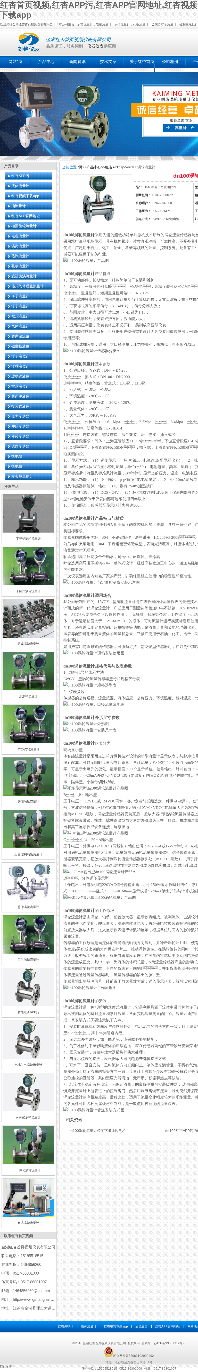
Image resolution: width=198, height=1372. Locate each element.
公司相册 (170, 61)
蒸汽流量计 (20, 256)
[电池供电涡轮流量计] (28, 1057)
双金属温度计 (22, 476)
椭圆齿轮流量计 (24, 226)
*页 (80, 167)
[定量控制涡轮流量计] (28, 847)
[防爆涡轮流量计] (28, 636)
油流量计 (18, 206)
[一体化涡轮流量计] (28, 1163)
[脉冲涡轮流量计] (28, 900)
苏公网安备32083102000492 (133, 1356)
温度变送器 (20, 446)
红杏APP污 (20, 176)
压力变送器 (20, 416)
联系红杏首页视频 (18, 1236)
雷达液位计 (20, 386)
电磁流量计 (20, 236)
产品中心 (46, 61)
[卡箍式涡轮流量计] (28, 584)
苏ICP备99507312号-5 (170, 1343)
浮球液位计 (20, 366)
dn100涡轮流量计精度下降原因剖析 (97, 1131)
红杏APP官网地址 (25, 216)
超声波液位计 (22, 396)
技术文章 (108, 61)
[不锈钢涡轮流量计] (28, 531)
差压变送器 (20, 426)
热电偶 (16, 456)
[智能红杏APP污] (28, 1005)
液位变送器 (20, 436)
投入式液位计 (22, 406)
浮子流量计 (20, 306)
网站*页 (15, 61)
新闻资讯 (77, 61)
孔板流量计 (20, 266)
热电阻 (16, 466)
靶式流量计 (20, 316)
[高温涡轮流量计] (28, 1216)
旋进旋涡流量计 (24, 276)
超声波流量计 (22, 336)
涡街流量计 (20, 246)
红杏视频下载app (25, 196)
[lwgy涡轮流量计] (28, 742)
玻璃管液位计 (22, 376)
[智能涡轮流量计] (28, 795)
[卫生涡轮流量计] (28, 952)
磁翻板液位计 (22, 346)
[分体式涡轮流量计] (28, 1110)
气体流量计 (20, 326)
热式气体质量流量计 (27, 286)
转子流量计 (20, 296)
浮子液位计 (20, 356)
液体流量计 (20, 186)
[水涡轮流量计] (28, 689)
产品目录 (11, 166)
